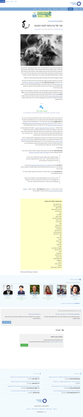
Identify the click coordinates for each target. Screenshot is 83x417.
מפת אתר (28, 409)
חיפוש (2, 1)
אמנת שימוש (42, 409)
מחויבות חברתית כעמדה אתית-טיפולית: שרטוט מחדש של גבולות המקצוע (23, 386)
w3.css (44, 412)
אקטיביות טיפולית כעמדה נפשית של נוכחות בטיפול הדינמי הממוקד (24, 377)
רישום (12, 1)
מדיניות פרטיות (35, 409)
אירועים (35, 9)
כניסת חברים (24, 345)
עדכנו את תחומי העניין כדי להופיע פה (70, 303)
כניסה (16, 1)
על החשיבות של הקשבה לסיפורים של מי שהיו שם (39, 152)
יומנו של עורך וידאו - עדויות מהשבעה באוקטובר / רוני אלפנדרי (66, 381)
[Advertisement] (43, 358)
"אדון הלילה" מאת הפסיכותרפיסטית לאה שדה (45, 128)
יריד (45, 9)
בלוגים (70, 9)
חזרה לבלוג (5, 322)
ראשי (81, 9)
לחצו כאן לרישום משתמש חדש (56, 341)
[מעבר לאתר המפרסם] (41, 14)
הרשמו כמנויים (38, 29)
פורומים (49, 9)
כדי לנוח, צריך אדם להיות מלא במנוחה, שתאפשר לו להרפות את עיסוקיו (64, 377)
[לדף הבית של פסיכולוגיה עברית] (76, 3)
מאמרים (76, 9)
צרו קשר (7, 1)
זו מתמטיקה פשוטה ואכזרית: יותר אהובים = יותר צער (67, 314)
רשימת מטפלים (63, 9)
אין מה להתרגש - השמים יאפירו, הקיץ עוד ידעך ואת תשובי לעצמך (65, 386)
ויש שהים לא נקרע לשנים (34, 314)
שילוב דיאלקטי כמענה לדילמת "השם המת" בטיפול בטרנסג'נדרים (25, 391)
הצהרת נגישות (49, 409)
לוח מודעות (55, 9)
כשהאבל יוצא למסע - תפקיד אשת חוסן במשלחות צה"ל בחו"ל (66, 391)
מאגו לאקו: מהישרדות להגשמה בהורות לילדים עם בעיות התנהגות (25, 381)
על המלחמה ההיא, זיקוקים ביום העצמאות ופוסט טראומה (40, 165)
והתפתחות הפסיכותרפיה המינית (56, 96)
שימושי (40, 9)
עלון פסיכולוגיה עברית (53, 21)
